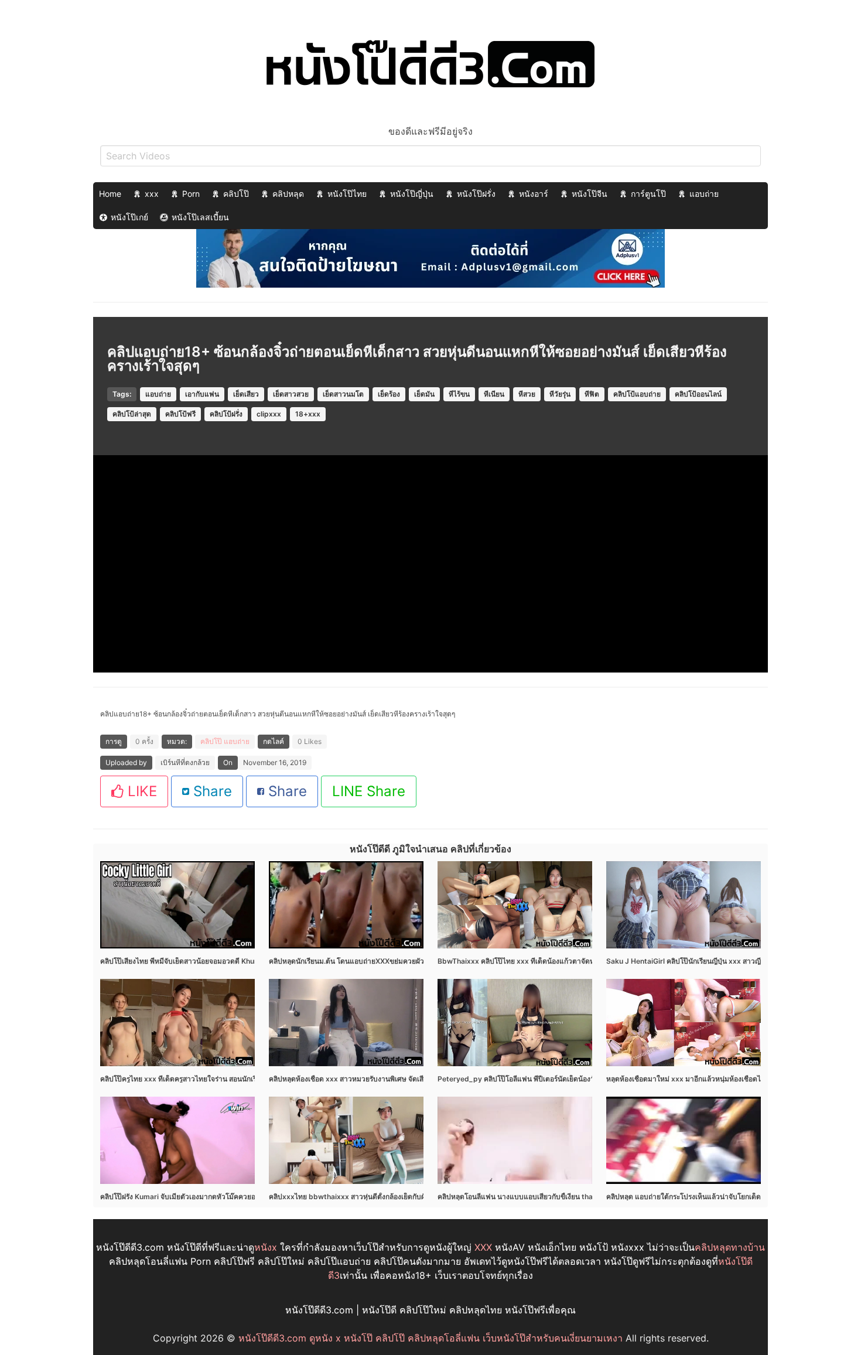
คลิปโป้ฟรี (180, 413)
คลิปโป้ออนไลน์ (698, 394)
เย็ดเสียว (246, 394)
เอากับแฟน (202, 394)
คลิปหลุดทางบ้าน (730, 1247)
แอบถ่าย (704, 194)
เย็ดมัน (424, 394)
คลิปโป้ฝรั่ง (226, 413)
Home (110, 194)
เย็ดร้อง (389, 394)
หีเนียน (494, 394)
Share (210, 791)
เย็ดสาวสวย (291, 394)
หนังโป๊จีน (589, 194)
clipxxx (269, 413)
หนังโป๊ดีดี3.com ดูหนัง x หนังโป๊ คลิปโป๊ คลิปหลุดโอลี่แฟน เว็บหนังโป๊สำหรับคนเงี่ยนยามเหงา (430, 1338)
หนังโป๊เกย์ (129, 217)
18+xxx (307, 413)
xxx (152, 194)
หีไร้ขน (459, 394)
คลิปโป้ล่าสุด (131, 413)
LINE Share (368, 791)
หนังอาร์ (533, 194)
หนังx (265, 1247)
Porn (191, 194)
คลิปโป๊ (236, 194)
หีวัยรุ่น (559, 394)
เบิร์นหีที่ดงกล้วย (185, 762)
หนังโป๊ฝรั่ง (476, 194)
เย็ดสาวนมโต (343, 394)
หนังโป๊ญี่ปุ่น (411, 194)
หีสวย (526, 394)
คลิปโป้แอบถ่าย (637, 394)
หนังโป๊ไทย (347, 194)
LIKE (140, 791)
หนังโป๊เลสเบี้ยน (200, 217)
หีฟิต (592, 394)
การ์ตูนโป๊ (648, 194)
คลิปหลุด (288, 194)
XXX (483, 1247)
